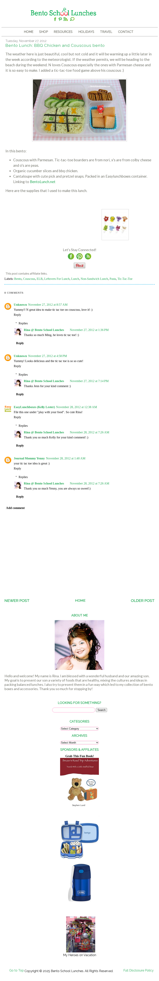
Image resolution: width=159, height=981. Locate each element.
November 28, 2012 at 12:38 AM (76, 407)
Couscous (29, 278)
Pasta (113, 278)
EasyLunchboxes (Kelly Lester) (34, 407)
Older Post (143, 600)
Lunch (75, 278)
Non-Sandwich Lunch (94, 278)
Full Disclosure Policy (138, 970)
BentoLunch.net (42, 182)
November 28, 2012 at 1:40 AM (65, 458)
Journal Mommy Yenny (29, 458)
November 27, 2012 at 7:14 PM (89, 381)
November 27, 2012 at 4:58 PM (47, 356)
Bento (18, 278)
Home (80, 600)
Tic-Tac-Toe (125, 278)
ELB (40, 278)
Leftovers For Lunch (57, 278)
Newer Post (16, 600)
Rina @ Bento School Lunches (44, 330)
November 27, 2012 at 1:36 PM (89, 330)
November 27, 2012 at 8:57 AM (47, 304)
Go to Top (16, 970)
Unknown (20, 304)
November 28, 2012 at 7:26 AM (89, 432)
